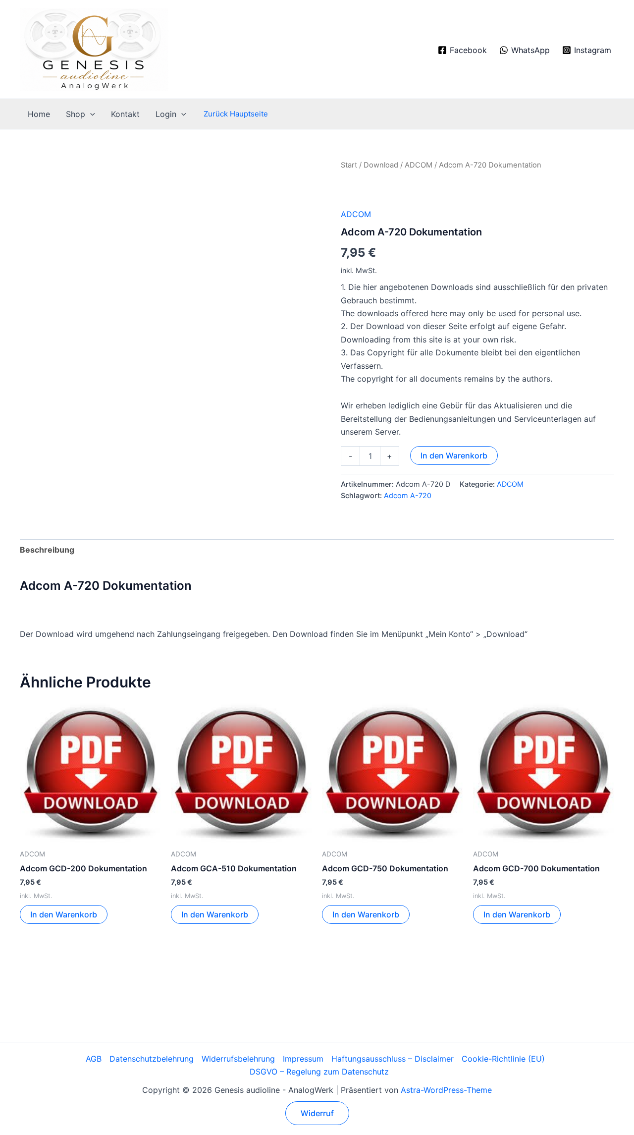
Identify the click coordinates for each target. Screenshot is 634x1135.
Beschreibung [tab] (47, 550)
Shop (75, 114)
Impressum (303, 1059)
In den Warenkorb (454, 455)
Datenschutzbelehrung (151, 1059)
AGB (94, 1059)
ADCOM (418, 165)
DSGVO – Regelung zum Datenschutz (319, 1072)
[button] (90, 114)
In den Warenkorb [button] (63, 914)
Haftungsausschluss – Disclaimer (392, 1059)
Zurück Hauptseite (236, 113)
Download (381, 165)
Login (166, 114)
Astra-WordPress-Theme (446, 1090)
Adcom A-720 (407, 495)
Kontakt (125, 114)
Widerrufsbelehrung (238, 1059)
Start (349, 165)
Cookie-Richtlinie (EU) (503, 1059)
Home (39, 114)
